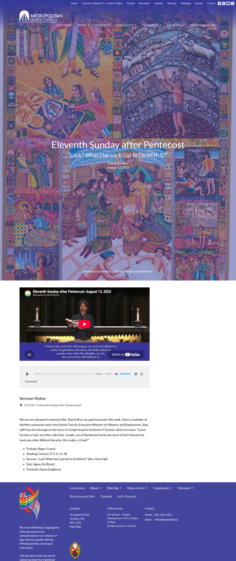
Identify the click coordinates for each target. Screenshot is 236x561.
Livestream (64, 25)
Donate (131, 3)
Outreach (174, 25)
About (81, 25)
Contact (211, 3)
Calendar (158, 3)
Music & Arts (124, 25)
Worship (101, 25)
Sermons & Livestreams (97, 271)
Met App (172, 3)
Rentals (199, 3)
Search (74, 3)
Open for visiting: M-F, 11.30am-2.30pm (102, 3)
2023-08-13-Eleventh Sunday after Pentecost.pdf (52, 405)
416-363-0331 (163, 514)
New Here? (144, 3)
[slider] (63, 373)
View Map (75, 526)
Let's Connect (126, 496)
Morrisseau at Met (203, 25)
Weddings (186, 3)
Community (150, 25)
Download (31, 381)
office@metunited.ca (166, 519)
